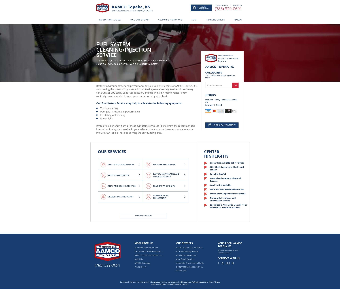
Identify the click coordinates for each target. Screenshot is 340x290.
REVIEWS (238, 19)
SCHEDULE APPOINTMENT (223, 125)
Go (235, 85)
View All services (143, 215)
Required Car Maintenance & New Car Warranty (148, 251)
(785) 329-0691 (228, 8)
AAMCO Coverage (142, 263)
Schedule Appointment (203, 8)
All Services (181, 270)
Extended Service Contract (146, 247)
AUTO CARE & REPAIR (139, 19)
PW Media (195, 282)
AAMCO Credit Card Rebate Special (148, 255)
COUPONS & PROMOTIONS (170, 19)
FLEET (194, 19)
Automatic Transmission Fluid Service (190, 263)
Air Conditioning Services (187, 251)
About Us (139, 259)
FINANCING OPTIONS (215, 19)
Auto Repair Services (185, 259)
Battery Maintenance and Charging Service (190, 267)
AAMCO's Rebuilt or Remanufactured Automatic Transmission (190, 247)
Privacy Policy (140, 267)
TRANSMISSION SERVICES (109, 19)
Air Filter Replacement (186, 255)
